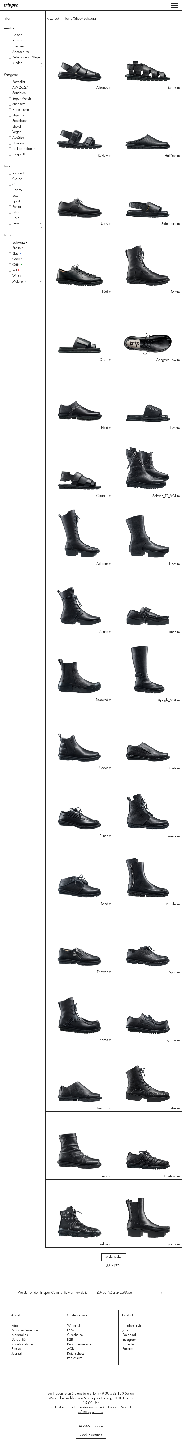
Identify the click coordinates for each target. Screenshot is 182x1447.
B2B (70, 1339)
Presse (16, 1349)
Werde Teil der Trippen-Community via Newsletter (53, 1292)
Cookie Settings (91, 1435)
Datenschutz (75, 1353)
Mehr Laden (113, 1257)
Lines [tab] (7, 166)
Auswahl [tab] (10, 28)
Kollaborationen (23, 1344)
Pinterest (128, 1349)
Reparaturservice (79, 1344)
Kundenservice (133, 1325)
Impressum (74, 1358)
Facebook (130, 1335)
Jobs (126, 1330)
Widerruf (73, 1325)
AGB (70, 1349)
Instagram (129, 1339)
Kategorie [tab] (11, 75)
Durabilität (19, 1339)
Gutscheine (75, 1335)
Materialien (20, 1335)
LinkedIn (128, 1344)
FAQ (70, 1330)
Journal (17, 1353)
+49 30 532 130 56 (113, 1393)
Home (68, 18)
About (16, 1325)
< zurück (53, 18)
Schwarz (89, 18)
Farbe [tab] (8, 235)
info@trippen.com (90, 1412)
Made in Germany (25, 1330)
